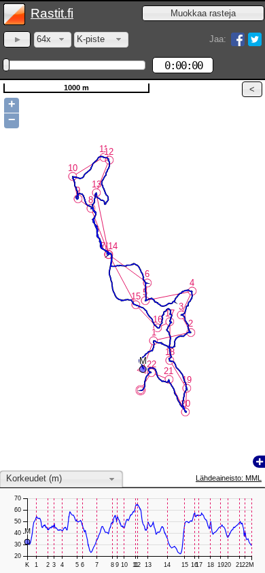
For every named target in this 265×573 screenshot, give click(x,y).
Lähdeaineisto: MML (229, 478)
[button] (203, 13)
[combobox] (52, 40)
